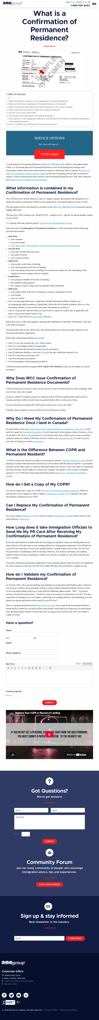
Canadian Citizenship (32, 432)
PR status (45, 352)
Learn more (39, 441)
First (7, 638)
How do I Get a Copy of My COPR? (22, 113)
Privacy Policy (51, 1010)
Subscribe (75, 938)
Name (9, 630)
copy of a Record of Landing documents (61, 490)
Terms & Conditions (68, 1010)
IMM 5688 (58, 164)
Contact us (81, 2)
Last (34, 638)
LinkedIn (26, 995)
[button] (8, 667)
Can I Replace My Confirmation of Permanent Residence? (31, 116)
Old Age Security (66, 438)
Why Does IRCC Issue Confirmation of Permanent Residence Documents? (37, 104)
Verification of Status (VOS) (58, 493)
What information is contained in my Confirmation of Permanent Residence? (38, 101)
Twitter (11, 995)
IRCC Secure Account (46, 605)
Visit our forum (49, 884)
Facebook (4, 995)
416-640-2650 (10, 984)
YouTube (18, 995)
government (37, 316)
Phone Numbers (13, 653)
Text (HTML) (87, 664)
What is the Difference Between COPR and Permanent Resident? (34, 110)
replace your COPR (30, 516)
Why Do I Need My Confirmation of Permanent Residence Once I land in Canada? (41, 107)
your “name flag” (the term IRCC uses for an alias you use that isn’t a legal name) (45, 245)
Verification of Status (63, 516)
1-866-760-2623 (80, 5)
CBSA (37, 343)
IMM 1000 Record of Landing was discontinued (26, 179)
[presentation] (8, 667)
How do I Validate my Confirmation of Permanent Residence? (33, 124)
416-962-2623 (27, 981)
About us (70, 2)
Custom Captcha (14, 691)
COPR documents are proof (74, 460)
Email (9, 643)
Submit (49, 703)
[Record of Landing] (12, 3)
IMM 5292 (46, 164)
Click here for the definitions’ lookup (56, 223)
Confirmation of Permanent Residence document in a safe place (57, 429)
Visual (78, 664)
